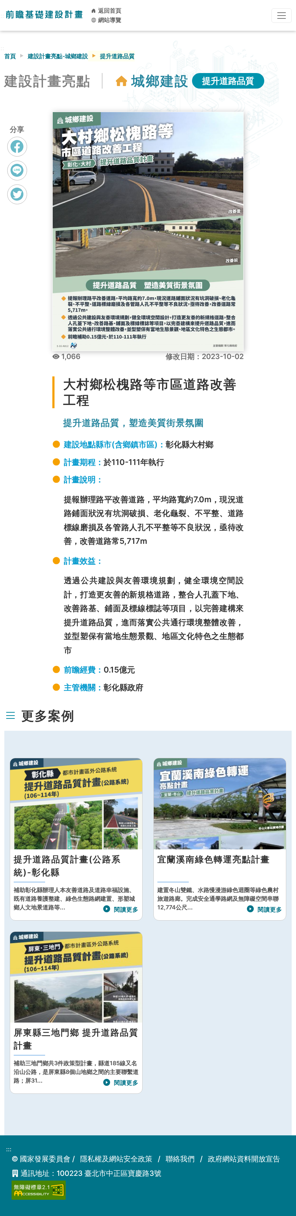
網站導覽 (109, 20)
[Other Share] (17, 194)
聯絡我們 (180, 1159)
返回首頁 (109, 10)
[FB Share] (17, 147)
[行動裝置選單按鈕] (281, 15)
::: (9, 1149)
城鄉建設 (160, 81)
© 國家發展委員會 (41, 1159)
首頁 (10, 56)
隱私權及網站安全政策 (116, 1159)
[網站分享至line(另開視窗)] (17, 177)
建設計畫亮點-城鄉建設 (58, 56)
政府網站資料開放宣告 (244, 1159)
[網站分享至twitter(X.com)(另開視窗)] (17, 201)
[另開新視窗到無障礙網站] (39, 1189)
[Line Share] (17, 170)
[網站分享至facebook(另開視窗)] (17, 153)
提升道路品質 (228, 81)
